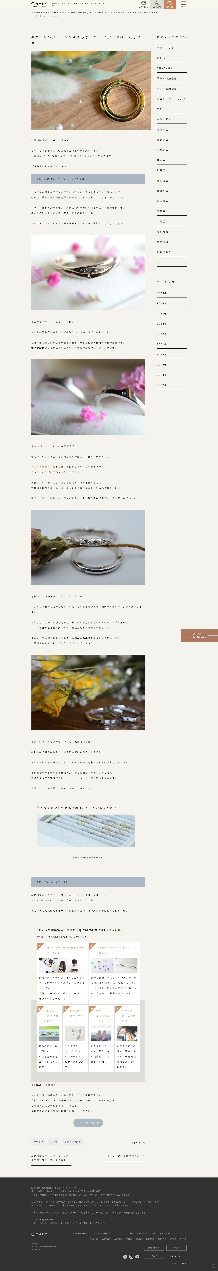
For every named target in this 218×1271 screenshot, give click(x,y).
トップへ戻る (214, 1266)
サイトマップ (180, 1233)
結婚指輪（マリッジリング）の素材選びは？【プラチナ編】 (50, 1158)
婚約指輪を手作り (101, 1233)
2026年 (162, 293)
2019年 (162, 364)
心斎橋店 (162, 200)
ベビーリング (165, 47)
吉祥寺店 (162, 149)
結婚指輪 (162, 241)
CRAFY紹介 (165, 68)
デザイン (38, 1141)
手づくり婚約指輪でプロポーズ (126, 1156)
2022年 (162, 333)
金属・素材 (164, 119)
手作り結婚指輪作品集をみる (88, 858)
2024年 (162, 313)
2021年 (162, 344)
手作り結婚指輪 (73, 1141)
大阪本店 (162, 190)
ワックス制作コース (43, 466)
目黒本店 (162, 129)
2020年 (162, 354)
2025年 (162, 303)
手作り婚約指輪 (167, 88)
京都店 (53, 1141)
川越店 (161, 170)
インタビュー (177, 1256)
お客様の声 (164, 251)
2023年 (162, 323)
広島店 (161, 221)
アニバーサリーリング (171, 98)
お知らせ (162, 57)
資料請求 (177, 1247)
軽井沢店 (162, 180)
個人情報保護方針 (161, 1233)
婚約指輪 (162, 231)
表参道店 (162, 139)
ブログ (154, 1256)
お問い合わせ (154, 1247)
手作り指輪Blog (79, 12)
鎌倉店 (161, 160)
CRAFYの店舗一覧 (88, 1122)
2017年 (162, 384)
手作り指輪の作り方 (140, 1233)
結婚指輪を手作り (81, 1233)
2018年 (162, 374)
